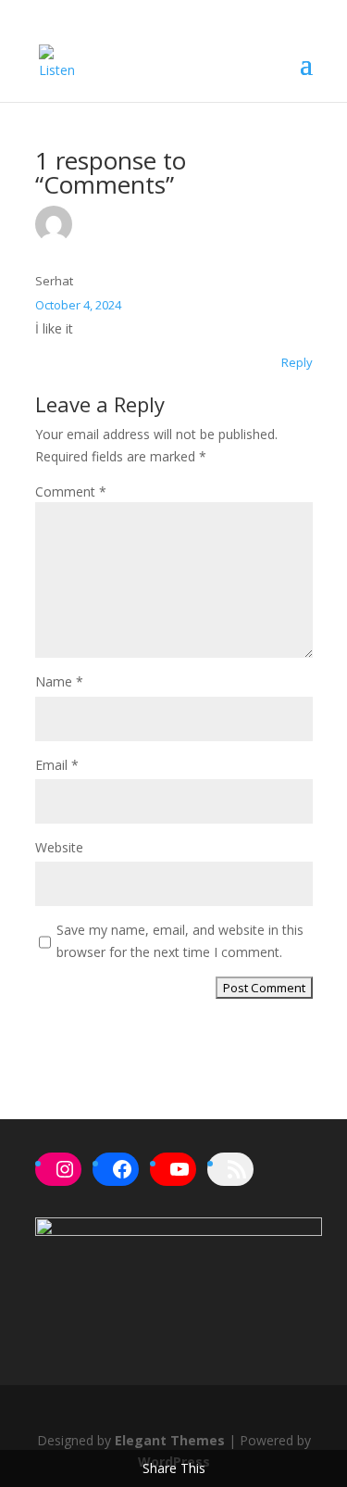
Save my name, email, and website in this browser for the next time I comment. (180, 941)
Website (59, 847)
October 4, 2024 (78, 304)
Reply (297, 362)
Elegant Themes (170, 1440)
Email (57, 765)
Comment (70, 491)
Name (59, 681)
